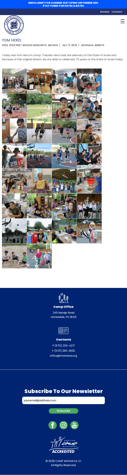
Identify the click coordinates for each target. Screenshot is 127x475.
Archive (53, 45)
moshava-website (93, 45)
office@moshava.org (63, 356)
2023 (5, 45)
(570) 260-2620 (64, 351)
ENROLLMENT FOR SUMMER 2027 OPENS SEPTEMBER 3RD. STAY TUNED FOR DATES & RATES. (63, 4)
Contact (117, 11)
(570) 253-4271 (65, 346)
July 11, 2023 (69, 45)
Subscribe (63, 410)
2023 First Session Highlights (28, 45)
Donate (104, 11)
